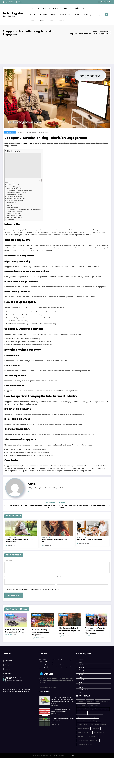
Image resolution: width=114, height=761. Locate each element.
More (77, 14)
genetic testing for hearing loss (87, 717)
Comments (8, 560)
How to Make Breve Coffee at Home (89, 540)
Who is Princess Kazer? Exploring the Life (54, 541)
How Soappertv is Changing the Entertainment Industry (24, 209)
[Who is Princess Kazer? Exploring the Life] (57, 528)
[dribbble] (104, 2)
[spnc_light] (102, 14)
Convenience (12, 202)
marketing (96, 728)
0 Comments (45, 132)
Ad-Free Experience (14, 206)
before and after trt (102, 701)
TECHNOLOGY (54, 8)
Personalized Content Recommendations (20, 190)
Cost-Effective (13, 204)
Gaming (81, 670)
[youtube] (110, 2)
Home (32, 8)
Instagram (8, 665)
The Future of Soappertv (14, 217)
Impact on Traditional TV (16, 211)
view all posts (32, 492)
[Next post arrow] (109, 505)
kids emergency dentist (98, 725)
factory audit (82, 713)
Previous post (50, 502)
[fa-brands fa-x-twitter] (102, 2)
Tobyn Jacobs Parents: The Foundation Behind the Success (95, 630)
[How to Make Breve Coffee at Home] (92, 528)
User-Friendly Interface (15, 194)
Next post (62, 502)
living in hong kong (83, 728)
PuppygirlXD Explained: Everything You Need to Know (19, 541)
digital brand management (99, 709)
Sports (42, 21)
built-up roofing (83, 709)
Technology (79, 8)
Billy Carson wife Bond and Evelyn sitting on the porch (69, 630)
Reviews (81, 680)
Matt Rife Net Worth (84, 732)
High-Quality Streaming (15, 189)
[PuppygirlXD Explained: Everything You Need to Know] (21, 528)
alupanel (89, 701)
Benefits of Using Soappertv (15, 200)
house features (82, 725)
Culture (81, 662)
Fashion (33, 14)
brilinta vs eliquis (93, 705)
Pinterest (8, 669)
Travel (81, 692)
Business (67, 8)
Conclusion (10, 219)
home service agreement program (89, 721)
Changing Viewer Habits (15, 215)
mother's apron (99, 732)
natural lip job (93, 736)
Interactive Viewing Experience (17, 192)
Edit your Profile (58, 488)
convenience (30, 468)
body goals (81, 705)
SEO (80, 685)
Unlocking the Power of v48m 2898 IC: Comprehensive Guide (82, 506)
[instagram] (107, 2)
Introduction (10, 183)
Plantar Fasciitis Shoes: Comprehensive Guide (15, 630)
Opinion (81, 675)
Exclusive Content (14, 207)
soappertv (27, 143)
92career (80, 701)
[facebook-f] (99, 2)
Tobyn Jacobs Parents (85, 744)
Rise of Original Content (15, 213)
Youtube (8, 673)
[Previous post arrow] (5, 505)
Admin (22, 132)
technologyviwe (13, 13)
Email (59, 577)
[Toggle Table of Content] (39, 180)
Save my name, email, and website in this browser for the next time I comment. (33, 589)
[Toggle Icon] (106, 14)
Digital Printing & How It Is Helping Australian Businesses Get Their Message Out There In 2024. (62, 699)
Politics (81, 677)
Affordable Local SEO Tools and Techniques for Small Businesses (32, 506)
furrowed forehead (95, 713)
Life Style (42, 8)
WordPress (54, 755)
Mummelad (81, 736)
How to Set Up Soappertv (14, 196)
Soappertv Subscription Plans (16, 198)
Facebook (8, 661)
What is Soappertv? (13, 185)
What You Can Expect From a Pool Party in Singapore (41, 632)
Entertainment (65, 14)
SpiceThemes (77, 755)
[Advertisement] (57, 49)
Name (6, 577)
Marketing (87, 14)
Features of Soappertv (14, 187)
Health (53, 14)
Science (81, 682)
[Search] (98, 14)
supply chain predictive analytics (88, 740)
